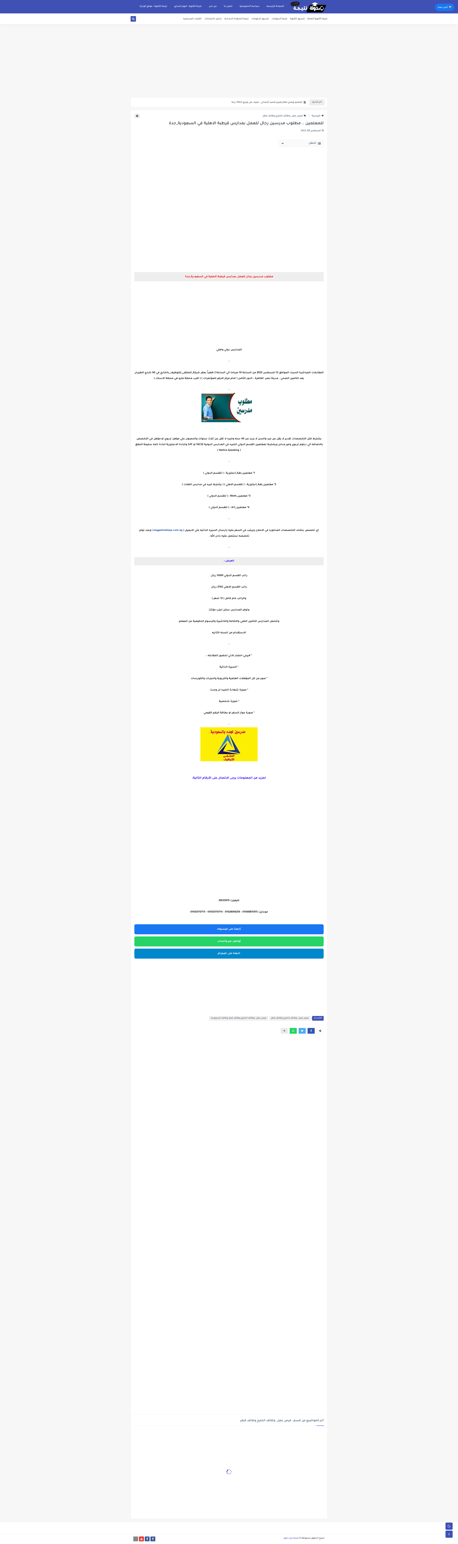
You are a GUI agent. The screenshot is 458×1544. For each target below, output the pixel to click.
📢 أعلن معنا (445, 7)
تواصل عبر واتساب (229, 941)
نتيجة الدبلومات (279, 19)
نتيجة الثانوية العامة (317, 19)
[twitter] (137, 19)
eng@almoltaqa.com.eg (167, 530)
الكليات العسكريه (192, 19)
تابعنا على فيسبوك (229, 929)
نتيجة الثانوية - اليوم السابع (188, 6)
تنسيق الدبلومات (260, 19)
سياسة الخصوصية (249, 6)
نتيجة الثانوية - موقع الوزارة (153, 6)
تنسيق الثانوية (297, 19)
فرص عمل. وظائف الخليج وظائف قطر (283, 116)
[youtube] (141, 1538)
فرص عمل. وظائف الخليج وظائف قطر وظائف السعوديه (238, 1018)
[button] (311, 1031)
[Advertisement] (229, 70)
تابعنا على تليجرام (229, 953)
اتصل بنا (228, 6)
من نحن (213, 6)
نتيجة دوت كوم (291, 1538)
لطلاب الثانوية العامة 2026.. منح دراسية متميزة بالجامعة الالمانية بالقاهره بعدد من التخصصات (253, 103)
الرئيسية (316, 116)
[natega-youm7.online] (135, 1538)
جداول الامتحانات (213, 19)
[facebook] (152, 1538)
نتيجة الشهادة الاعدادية (237, 19)
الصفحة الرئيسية (275, 6)
